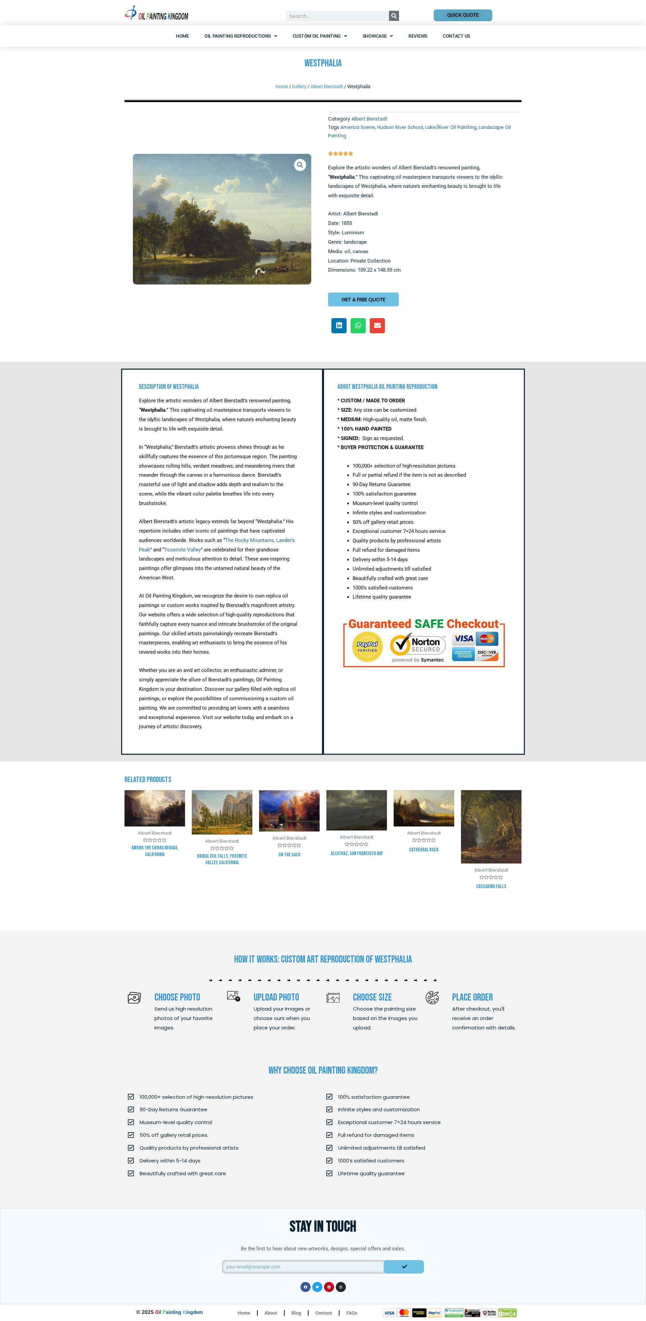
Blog (296, 1313)
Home (182, 36)
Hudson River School (400, 127)
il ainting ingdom (179, 1312)
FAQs (351, 1313)
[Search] (394, 16)
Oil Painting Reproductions (238, 36)
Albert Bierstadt (327, 86)
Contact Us (456, 36)
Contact (323, 1313)
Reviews (417, 36)
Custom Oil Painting (317, 36)
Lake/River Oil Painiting (450, 127)
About (270, 1313)
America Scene (357, 127)
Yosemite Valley (182, 550)
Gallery (299, 86)
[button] (300, 165)
